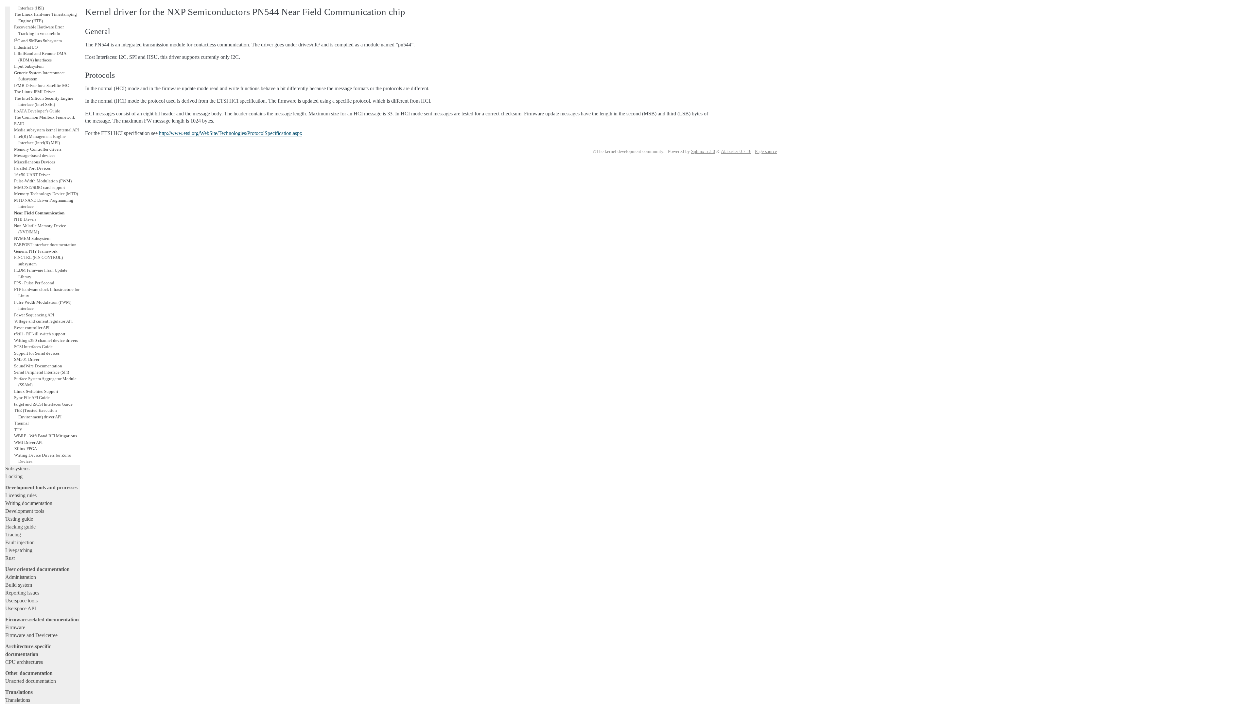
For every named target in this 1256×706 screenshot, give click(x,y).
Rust (10, 558)
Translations (17, 700)
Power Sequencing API (34, 314)
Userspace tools (21, 600)
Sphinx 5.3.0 (703, 151)
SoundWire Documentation (38, 365)
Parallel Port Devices (32, 168)
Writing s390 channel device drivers (46, 340)
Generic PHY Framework (36, 251)
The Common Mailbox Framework (44, 117)
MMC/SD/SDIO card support (39, 187)
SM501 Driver (26, 359)
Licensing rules (21, 495)
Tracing (13, 534)
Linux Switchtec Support (36, 391)
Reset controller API (31, 327)
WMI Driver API (28, 442)
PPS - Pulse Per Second (34, 282)
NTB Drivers (25, 219)
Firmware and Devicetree (31, 635)
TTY (18, 429)
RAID (19, 123)
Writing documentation (28, 503)
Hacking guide (20, 527)
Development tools (24, 511)
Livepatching (18, 550)
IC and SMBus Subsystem (38, 40)
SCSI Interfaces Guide (33, 346)
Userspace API (20, 608)
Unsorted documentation (30, 681)
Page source (766, 151)
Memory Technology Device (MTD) (46, 193)
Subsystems (17, 468)
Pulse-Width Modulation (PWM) (43, 180)
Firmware (15, 627)
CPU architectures (24, 662)
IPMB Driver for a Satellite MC (41, 85)
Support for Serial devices (37, 353)
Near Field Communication (39, 212)
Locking (14, 476)
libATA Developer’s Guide (37, 111)
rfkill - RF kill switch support (39, 333)
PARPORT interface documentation (45, 244)
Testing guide (19, 519)
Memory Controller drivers (37, 149)
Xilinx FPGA (25, 448)
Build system (18, 585)
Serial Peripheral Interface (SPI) (41, 372)
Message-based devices (34, 155)
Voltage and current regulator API (43, 321)
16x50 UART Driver (32, 174)
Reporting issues (22, 593)
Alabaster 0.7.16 (736, 151)
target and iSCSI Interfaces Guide (43, 404)
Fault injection (20, 542)
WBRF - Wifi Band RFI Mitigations (45, 435)
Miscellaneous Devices (34, 162)
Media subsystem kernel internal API (46, 129)
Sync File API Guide (32, 397)
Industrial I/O (26, 47)
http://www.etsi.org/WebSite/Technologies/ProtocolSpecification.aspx (230, 133)
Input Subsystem (29, 66)
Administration (20, 577)
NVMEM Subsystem (32, 238)
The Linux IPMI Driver (34, 91)
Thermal (21, 423)
